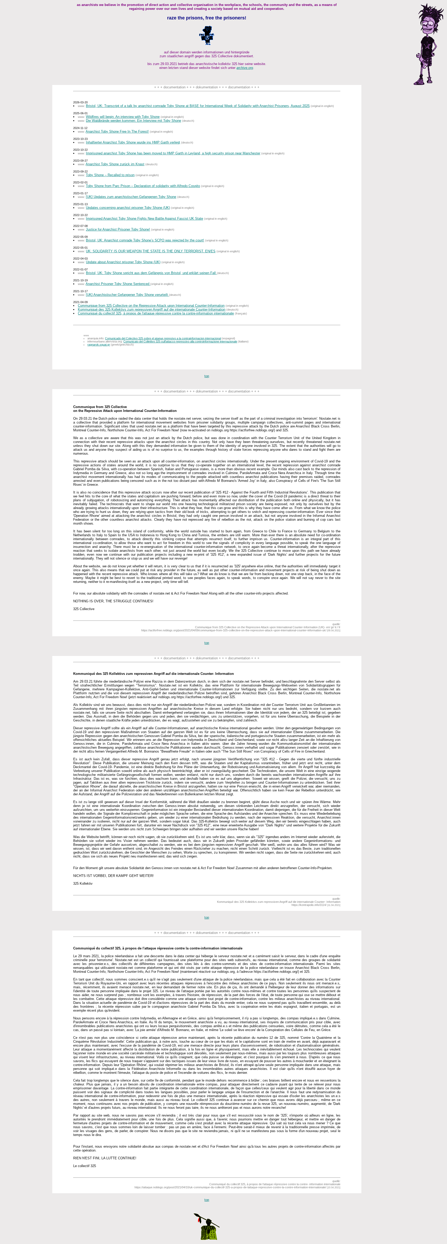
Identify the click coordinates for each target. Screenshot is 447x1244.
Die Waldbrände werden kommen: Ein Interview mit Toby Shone (133, 121)
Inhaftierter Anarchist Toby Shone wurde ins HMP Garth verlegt (133, 142)
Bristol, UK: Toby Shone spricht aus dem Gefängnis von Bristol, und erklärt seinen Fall (151, 273)
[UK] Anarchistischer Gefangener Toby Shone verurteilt (127, 295)
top (206, 376)
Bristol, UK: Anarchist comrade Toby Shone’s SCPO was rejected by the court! (145, 240)
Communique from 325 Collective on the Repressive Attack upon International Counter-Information (151, 306)
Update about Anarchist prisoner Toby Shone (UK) (123, 262)
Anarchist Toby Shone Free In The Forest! (117, 131)
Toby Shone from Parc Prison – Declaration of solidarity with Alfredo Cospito (143, 186)
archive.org (244, 68)
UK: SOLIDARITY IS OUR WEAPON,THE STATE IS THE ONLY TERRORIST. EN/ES (150, 251)
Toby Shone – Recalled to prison (110, 175)
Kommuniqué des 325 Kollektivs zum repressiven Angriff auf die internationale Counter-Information (151, 309)
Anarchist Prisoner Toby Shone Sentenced (118, 284)
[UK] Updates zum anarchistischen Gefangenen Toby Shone (131, 197)
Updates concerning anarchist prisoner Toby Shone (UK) (128, 208)
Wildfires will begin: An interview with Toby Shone (123, 117)
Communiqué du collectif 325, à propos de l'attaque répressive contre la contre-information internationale (156, 313)
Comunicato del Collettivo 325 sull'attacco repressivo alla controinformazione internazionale (180, 341)
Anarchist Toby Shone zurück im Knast (115, 164)
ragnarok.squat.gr (98, 344)
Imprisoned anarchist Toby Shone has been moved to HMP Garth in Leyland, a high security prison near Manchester (173, 153)
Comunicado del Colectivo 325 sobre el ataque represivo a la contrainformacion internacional (163, 338)
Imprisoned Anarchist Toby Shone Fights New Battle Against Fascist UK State (144, 218)
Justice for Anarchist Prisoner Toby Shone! (118, 229)
